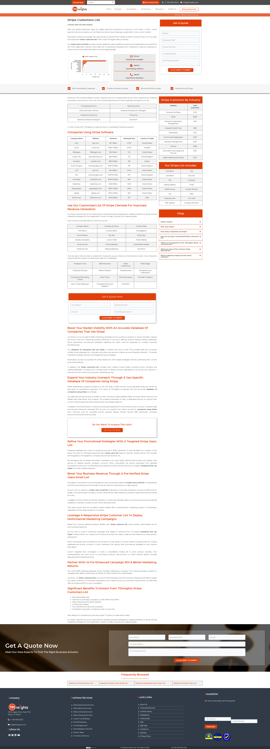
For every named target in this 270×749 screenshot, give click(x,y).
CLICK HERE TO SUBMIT (180, 70)
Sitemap (143, 733)
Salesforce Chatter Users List (185, 683)
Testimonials (145, 719)
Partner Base (78, 732)
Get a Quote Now (151, 2)
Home (177, 15)
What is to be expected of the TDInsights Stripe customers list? (179, 243)
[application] (122, 9)
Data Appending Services (83, 705)
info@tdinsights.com (190, 2)
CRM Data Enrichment (82, 708)
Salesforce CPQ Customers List (81, 683)
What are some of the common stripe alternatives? (175, 250)
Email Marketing (79, 722)
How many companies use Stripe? (174, 232)
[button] (180, 222)
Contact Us (144, 729)
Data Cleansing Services (82, 715)
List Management (80, 725)
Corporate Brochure (147, 708)
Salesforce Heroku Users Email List (114, 683)
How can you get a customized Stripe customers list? (180, 237)
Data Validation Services (82, 729)
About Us (143, 704)
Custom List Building (81, 719)
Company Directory (81, 736)
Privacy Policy (145, 736)
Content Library (146, 711)
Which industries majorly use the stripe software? (176, 256)
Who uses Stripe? (167, 227)
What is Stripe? (167, 222)
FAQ (141, 722)
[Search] (113, 2)
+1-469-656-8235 (171, 2)
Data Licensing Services (82, 712)
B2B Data (143, 726)
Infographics (145, 715)
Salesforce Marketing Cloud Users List (150, 683)
